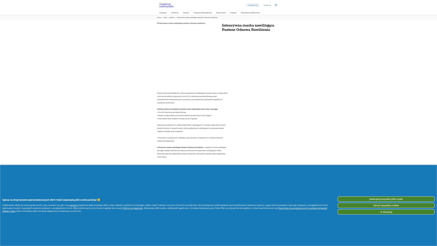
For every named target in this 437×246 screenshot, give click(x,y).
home (159, 17)
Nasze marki (221, 13)
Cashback (163, 13)
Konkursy (175, 13)
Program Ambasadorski (203, 13)
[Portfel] (276, 5)
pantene (172, 17)
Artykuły (233, 13)
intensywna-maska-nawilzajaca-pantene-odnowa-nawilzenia (197, 17)
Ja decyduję (386, 211)
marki (165, 17)
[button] (253, 5)
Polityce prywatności (133, 208)
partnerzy (74, 205)
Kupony (186, 13)
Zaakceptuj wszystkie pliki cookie (386, 199)
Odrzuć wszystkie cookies (386, 205)
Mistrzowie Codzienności (250, 13)
